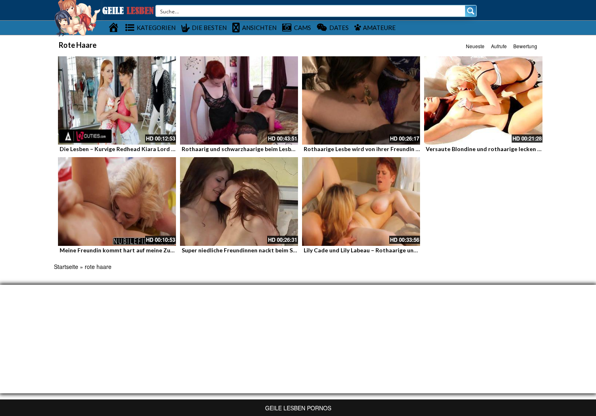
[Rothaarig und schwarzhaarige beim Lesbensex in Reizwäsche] (239, 100)
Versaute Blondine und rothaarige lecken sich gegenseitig (503, 148)
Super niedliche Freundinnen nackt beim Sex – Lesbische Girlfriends (271, 250)
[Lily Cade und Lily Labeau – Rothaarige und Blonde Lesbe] (361, 201)
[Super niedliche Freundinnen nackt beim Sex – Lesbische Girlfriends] (239, 201)
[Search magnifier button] (470, 11)
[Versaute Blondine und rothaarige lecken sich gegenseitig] (483, 100)
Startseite (66, 266)
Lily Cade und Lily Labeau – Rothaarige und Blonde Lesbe (379, 250)
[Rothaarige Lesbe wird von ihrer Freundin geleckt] (361, 100)
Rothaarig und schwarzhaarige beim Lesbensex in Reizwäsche (263, 148)
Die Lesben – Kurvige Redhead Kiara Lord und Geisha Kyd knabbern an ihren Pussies (171, 148)
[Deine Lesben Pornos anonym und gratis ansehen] (77, 17)
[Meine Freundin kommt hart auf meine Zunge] (117, 201)
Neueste (475, 46)
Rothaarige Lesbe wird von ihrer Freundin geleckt (370, 148)
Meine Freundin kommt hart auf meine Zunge (120, 250)
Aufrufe (499, 46)
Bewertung (525, 46)
